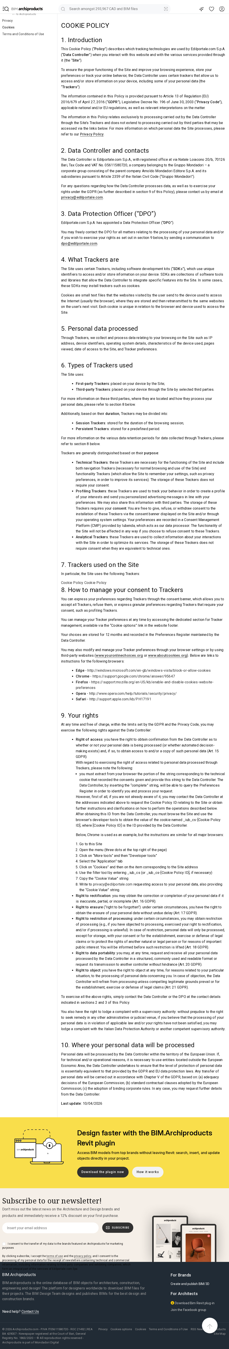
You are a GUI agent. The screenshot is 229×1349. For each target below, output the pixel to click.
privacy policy (82, 1256)
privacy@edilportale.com (82, 197)
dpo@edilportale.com (79, 243)
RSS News (198, 1329)
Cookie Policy (72, 583)
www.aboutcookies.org (167, 655)
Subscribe (120, 1227)
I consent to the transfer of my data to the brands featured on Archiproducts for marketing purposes (62, 1245)
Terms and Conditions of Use (23, 34)
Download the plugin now (102, 1172)
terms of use (55, 1256)
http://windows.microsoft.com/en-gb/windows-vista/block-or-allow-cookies (149, 670)
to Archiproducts (26, 14)
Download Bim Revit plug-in (194, 1303)
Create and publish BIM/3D (190, 1284)
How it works (148, 1172)
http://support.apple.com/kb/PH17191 (120, 699)
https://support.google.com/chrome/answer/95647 (134, 676)
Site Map (220, 1333)
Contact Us (30, 1311)
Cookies (8, 27)
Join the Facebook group (188, 1310)
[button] (5, 9)
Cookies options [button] (121, 1329)
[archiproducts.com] (27, 9)
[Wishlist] (211, 8)
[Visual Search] (166, 8)
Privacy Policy (92, 134)
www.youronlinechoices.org (119, 655)
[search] (63, 8)
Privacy (7, 20)
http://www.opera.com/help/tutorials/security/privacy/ (133, 693)
